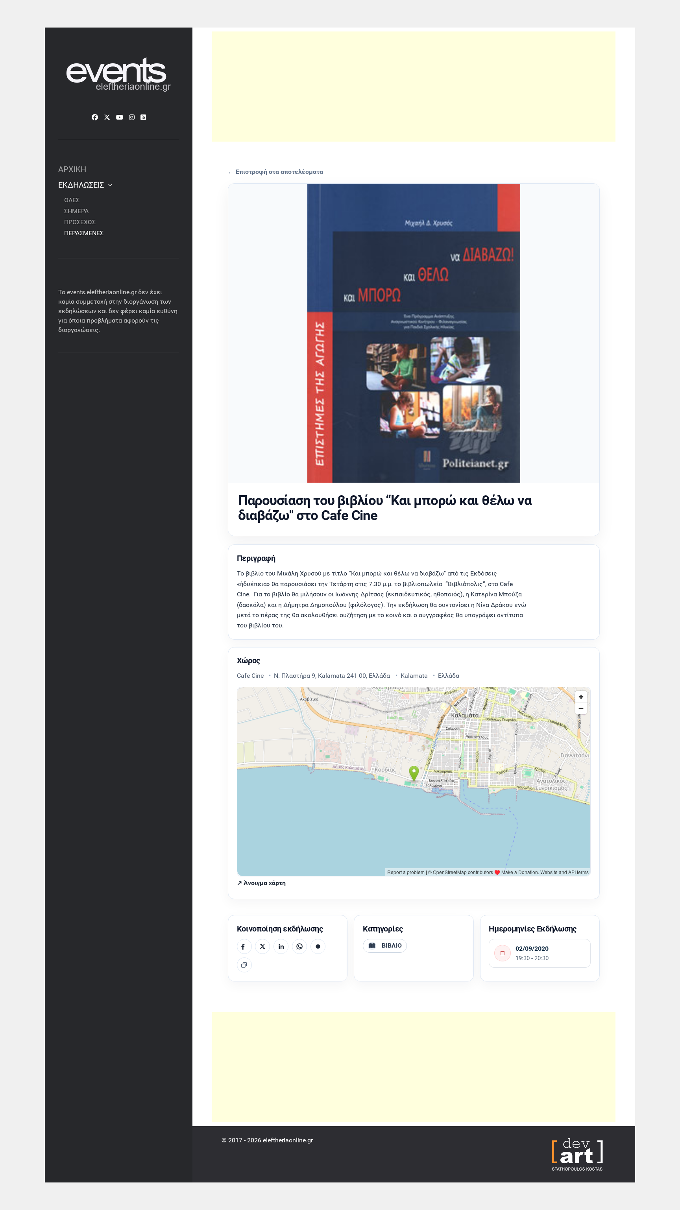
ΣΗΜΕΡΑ (76, 211)
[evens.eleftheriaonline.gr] (119, 75)
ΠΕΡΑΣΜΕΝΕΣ (83, 233)
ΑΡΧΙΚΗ (72, 169)
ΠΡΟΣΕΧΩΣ (80, 222)
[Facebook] (95, 117)
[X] (107, 117)
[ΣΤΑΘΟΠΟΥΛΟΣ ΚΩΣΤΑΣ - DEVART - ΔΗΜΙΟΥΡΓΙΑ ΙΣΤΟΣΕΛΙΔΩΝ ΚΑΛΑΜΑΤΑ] (576, 1154)
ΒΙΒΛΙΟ (392, 945)
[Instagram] (132, 117)
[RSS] (143, 117)
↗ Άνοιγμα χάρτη (261, 883)
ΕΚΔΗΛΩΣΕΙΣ (81, 185)
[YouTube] (119, 117)
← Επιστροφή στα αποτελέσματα (275, 172)
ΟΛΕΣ (71, 200)
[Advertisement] (413, 86)
